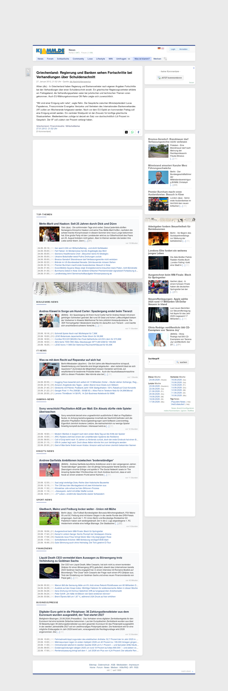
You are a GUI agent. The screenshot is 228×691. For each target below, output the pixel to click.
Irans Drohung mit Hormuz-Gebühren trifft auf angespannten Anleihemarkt (88, 590)
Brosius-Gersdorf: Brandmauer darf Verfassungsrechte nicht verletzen (86, 259)
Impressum (134, 664)
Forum (50, 59)
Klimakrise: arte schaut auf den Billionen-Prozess (77, 488)
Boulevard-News (47, 301)
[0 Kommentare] (43, 131)
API (131, 667)
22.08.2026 (154, 388)
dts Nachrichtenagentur (80, 81)
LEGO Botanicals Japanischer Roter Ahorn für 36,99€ (79, 336)
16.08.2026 (176, 379)
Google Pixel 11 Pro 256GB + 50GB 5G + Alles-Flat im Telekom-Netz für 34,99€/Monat (94, 390)
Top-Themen (44, 214)
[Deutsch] (159, 48)
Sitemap (93, 664)
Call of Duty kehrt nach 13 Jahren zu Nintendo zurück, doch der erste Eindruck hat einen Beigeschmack (101, 439)
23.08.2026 (154, 385)
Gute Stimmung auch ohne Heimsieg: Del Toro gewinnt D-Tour (83, 542)
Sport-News (44, 499)
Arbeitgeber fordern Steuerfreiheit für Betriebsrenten (169, 228)
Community (78, 59)
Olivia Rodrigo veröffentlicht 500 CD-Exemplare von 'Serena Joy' (169, 329)
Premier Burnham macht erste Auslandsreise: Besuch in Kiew (82, 265)
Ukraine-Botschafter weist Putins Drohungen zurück (78, 256)
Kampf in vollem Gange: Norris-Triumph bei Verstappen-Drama (83, 533)
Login (173, 49)
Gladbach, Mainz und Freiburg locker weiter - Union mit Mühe (77, 509)
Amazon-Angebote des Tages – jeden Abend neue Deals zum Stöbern (87, 384)
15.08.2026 (176, 382)
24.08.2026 (154, 379)
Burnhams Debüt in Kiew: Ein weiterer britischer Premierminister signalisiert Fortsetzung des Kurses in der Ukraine (106, 270)
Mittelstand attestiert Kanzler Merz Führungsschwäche (167, 167)
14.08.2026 (176, 384)
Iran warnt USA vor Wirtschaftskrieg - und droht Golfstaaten (81, 247)
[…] (86, 240)
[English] (162, 48)
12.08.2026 (176, 389)
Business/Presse (47, 602)
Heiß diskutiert (177, 404)
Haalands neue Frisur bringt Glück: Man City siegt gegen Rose (83, 536)
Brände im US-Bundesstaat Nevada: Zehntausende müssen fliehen (85, 262)
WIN (111, 59)
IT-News (41, 350)
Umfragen (123, 59)
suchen (183, 362)
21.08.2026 (154, 391)
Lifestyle (100, 59)
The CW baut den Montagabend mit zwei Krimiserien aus (80, 485)
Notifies (191, 410)
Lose (90, 59)
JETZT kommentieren (171, 77)
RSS (136, 667)
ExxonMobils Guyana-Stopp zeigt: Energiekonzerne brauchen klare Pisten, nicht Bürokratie (96, 267)
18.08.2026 (154, 399)
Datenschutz (103, 664)
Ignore (183, 410)
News (40, 59)
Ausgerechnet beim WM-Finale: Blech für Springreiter (79, 531)
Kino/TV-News (45, 451)
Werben (157, 59)
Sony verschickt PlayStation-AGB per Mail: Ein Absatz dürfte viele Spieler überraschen (85, 410)
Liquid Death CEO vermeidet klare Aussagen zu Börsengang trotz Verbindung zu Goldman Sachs (80, 559)
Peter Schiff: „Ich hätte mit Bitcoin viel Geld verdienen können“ (82, 593)
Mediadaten (122, 664)
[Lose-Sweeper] (165, 59)
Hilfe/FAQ (124, 667)
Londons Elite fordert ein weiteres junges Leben (167, 252)
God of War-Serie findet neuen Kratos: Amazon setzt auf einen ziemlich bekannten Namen (95, 445)
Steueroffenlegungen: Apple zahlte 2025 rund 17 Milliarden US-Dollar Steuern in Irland (168, 301)
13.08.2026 (176, 387)
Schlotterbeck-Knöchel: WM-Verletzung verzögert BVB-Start (81, 539)
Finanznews (44, 548)
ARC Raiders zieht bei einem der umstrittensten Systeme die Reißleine (87, 436)
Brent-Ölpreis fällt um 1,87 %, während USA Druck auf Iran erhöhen (85, 596)
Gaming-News (45, 399)
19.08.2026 (154, 396)
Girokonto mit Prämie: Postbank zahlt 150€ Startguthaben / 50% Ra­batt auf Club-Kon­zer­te (95, 387)
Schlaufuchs (63, 59)
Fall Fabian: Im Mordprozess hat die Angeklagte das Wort (80, 250)
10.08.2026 (176, 395)
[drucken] (28, 75)
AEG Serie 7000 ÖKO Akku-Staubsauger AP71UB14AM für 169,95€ (85, 341)
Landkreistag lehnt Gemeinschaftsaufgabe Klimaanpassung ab (83, 273)
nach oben (186, 671)
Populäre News (178, 401)
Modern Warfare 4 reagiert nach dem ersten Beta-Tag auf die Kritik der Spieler (90, 433)
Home (92, 667)
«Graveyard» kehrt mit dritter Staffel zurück (74, 491)
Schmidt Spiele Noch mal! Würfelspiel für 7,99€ (76, 333)
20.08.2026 (154, 393)
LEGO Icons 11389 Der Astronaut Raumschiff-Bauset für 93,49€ (83, 344)
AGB (113, 664)
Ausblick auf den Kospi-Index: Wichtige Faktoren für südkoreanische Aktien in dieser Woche (96, 587)
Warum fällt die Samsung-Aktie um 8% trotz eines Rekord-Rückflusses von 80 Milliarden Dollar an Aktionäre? (104, 585)
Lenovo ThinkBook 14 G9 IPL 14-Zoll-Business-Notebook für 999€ (85, 393)
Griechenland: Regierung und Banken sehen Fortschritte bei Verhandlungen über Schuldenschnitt (84, 74)
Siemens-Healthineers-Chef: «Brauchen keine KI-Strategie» (82, 253)
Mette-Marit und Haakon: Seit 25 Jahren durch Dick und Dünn (78, 224)
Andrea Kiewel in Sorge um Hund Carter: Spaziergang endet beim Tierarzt (85, 311)
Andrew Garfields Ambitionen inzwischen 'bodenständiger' (76, 460)
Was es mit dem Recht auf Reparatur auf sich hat (70, 360)
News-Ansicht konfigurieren (182, 408)
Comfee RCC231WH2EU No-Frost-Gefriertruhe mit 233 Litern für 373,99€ (88, 339)
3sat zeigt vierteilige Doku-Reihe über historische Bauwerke (82, 482)
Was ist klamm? (142, 59)
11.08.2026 (176, 392)
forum (191, 82)
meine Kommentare (172, 410)
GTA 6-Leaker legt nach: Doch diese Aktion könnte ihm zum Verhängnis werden (91, 442)
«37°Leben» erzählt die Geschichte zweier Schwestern (79, 493)
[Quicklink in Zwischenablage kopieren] (28, 70)
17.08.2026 (154, 401)
